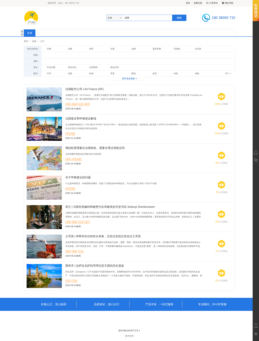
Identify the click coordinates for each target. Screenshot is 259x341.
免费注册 (198, 3)
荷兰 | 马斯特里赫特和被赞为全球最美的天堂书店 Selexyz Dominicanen (110, 206)
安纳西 (177, 49)
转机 (176, 73)
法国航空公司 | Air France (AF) (84, 89)
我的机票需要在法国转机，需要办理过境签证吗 (95, 147)
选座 (70, 73)
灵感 (29, 33)
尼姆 (133, 49)
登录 (188, 3)
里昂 (91, 49)
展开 (227, 73)
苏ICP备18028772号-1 (129, 330)
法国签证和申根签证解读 (80, 118)
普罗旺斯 (157, 49)
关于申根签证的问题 (78, 177)
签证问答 (114, 67)
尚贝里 (198, 49)
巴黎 (49, 49)
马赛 (112, 49)
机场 (91, 73)
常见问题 (51, 67)
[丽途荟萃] (50, 17)
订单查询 (213, 3)
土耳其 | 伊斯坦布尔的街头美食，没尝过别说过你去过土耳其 (103, 236)
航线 (133, 73)
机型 (155, 73)
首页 (22, 33)
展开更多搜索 (128, 78)
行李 (49, 73)
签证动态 (72, 67)
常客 (112, 73)
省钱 (197, 73)
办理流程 (93, 67)
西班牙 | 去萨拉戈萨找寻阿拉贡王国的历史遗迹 (94, 265)
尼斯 (70, 49)
